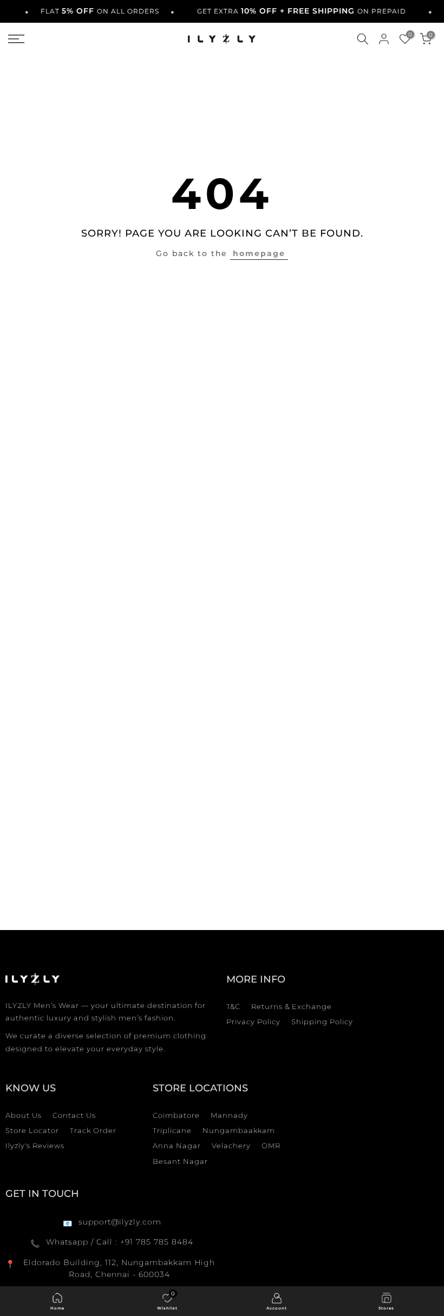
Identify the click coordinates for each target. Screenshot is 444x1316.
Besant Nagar (180, 1161)
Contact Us (74, 1115)
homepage (259, 253)
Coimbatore (176, 1115)
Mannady (229, 1115)
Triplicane (172, 1130)
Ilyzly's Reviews (34, 1145)
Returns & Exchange (291, 1006)
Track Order (93, 1130)
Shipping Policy (322, 1021)
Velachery (231, 1145)
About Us (23, 1115)
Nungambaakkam (239, 1130)
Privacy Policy (253, 1021)
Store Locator (32, 1130)
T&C (233, 1006)
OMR (271, 1145)
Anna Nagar (177, 1145)
